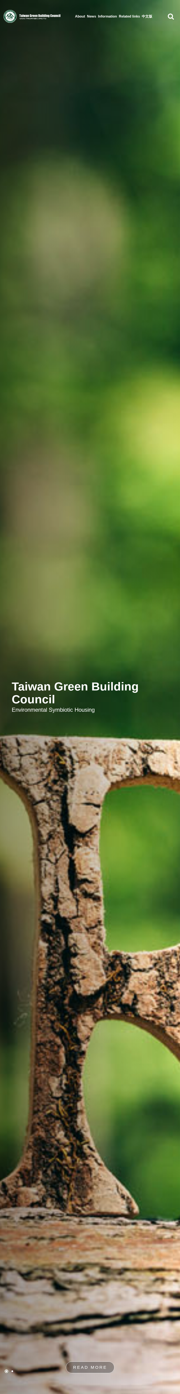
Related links (129, 16)
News (91, 16)
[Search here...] (170, 16)
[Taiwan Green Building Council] (33, 16)
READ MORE (90, 1367)
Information (107, 16)
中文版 (147, 16)
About (80, 16)
